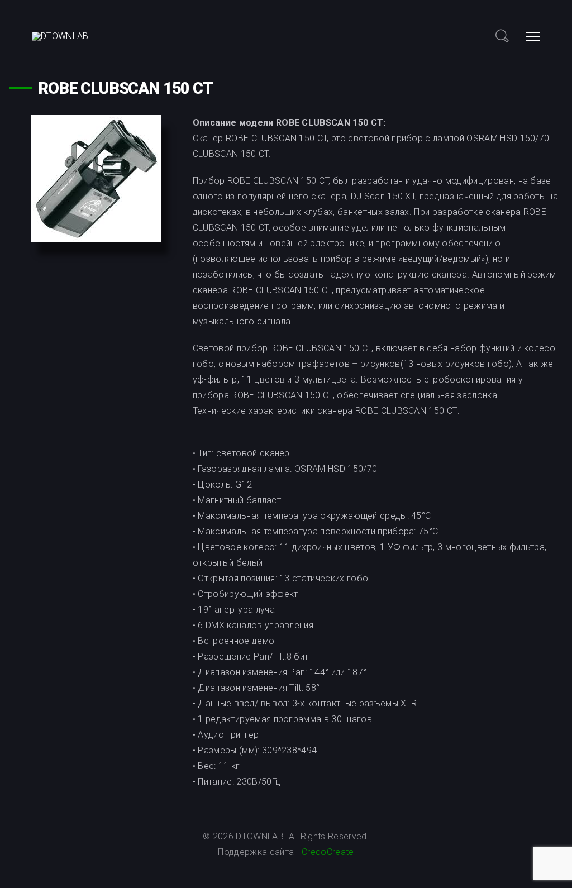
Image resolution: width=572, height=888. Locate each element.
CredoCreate (326, 852)
